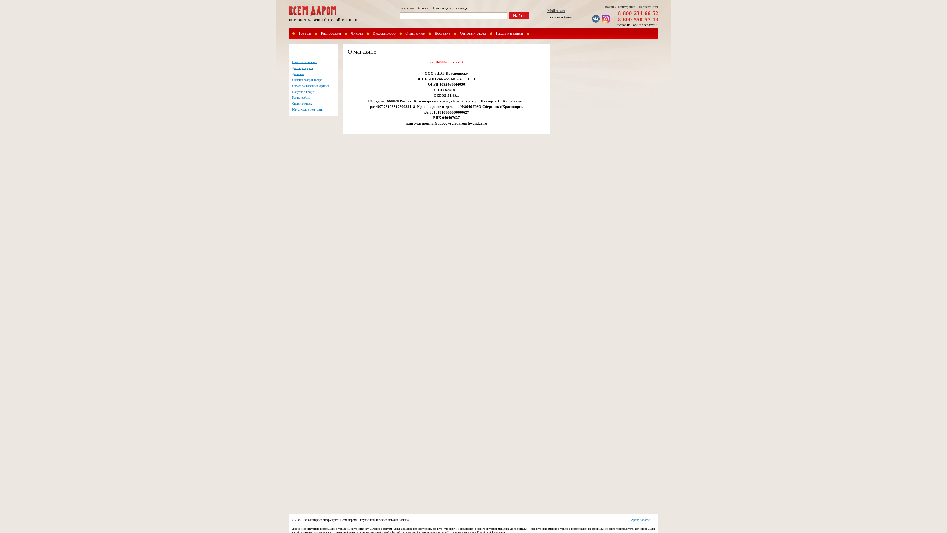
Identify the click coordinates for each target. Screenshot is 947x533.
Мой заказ (556, 11)
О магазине (415, 33)
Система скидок (302, 103)
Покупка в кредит (303, 92)
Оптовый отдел (473, 33)
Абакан (423, 8)
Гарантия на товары (304, 62)
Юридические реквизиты (307, 109)
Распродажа (331, 33)
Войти (609, 7)
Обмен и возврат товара (307, 80)
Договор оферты (302, 68)
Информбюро (384, 33)
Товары (304, 33)
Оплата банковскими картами (310, 86)
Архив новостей (641, 520)
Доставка (442, 33)
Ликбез (357, 33)
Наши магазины (509, 33)
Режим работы (301, 97)
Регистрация (626, 7)
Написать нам (648, 7)
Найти (519, 16)
